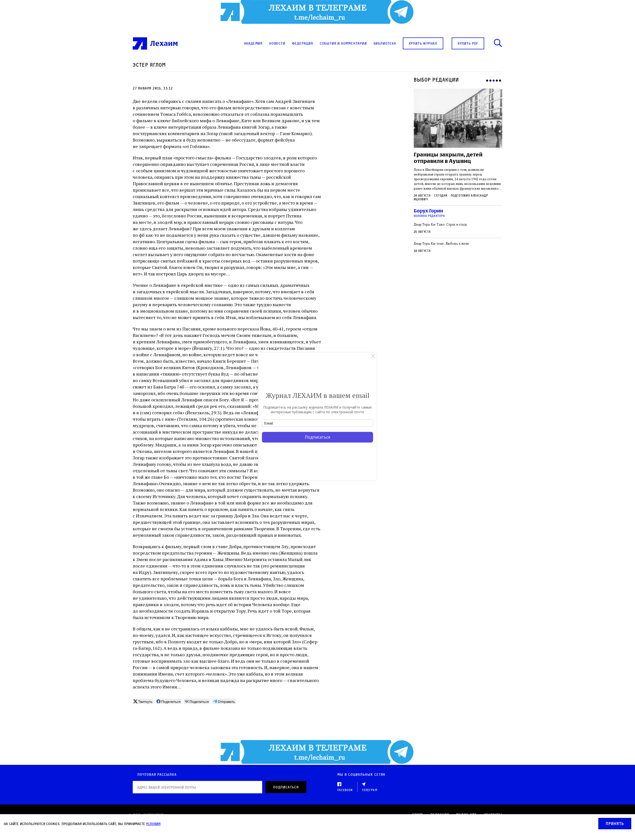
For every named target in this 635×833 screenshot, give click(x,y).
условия (153, 824)
